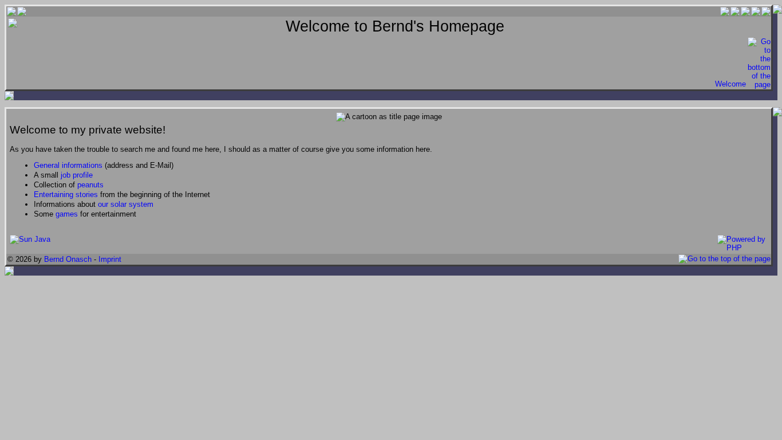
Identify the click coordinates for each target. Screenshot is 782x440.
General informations (68, 165)
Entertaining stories (66, 194)
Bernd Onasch (68, 259)
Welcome (730, 84)
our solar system (125, 204)
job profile (77, 175)
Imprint (109, 259)
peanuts (90, 184)
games (67, 214)
